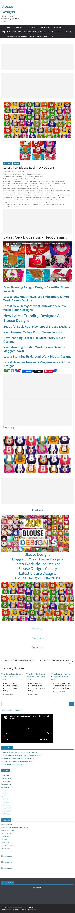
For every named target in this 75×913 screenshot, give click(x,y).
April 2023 (4, 796)
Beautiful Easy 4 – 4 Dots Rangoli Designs (42, 188)
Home (9, 27)
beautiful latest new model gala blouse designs (58, 190)
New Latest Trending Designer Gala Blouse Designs (34, 318)
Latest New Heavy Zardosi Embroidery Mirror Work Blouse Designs (35, 308)
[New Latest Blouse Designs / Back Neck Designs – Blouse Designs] (12, 674)
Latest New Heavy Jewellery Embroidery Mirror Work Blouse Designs (36, 298)
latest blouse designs (27, 202)
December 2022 (6, 808)
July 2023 (4, 790)
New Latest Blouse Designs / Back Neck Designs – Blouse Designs (11, 687)
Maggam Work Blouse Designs (37, 559)
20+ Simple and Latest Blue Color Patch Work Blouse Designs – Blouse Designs (23, 176)
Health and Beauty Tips (45, 36)
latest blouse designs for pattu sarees (43, 202)
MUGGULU (68, 32)
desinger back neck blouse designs (12, 202)
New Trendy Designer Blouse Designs (12, 764)
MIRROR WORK (45, 27)
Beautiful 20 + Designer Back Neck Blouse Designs (16, 186)
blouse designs (54, 195)
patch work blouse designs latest (11, 206)
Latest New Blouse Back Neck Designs (13, 204)
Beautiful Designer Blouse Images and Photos (41, 186)
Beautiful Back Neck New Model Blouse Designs (36, 326)
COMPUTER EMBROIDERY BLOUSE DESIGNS (20, 36)
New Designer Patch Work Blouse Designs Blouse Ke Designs (62, 685)
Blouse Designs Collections (37, 577)
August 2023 (5, 787)
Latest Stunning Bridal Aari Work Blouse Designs (37, 356)
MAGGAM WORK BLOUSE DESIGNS (34, 32)
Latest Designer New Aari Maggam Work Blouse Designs (36, 364)
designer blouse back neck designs (12, 199)
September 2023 (6, 784)
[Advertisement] (37, 57)
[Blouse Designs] (3, 32)
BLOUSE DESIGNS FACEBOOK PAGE (12, 710)
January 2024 (5, 775)
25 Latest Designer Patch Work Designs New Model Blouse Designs (20, 181)
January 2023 (5, 805)
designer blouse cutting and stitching (31, 199)
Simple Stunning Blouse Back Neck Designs (19, 660)
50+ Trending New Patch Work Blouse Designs (40, 183)
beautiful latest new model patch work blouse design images (18, 192)
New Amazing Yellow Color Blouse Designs (33, 332)
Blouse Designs (37, 510)
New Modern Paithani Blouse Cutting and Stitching (36, 204)
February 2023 (5, 802)
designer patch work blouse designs (51, 199)
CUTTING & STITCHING (14, 32)
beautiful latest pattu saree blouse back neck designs (16, 195)
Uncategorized (5, 848)
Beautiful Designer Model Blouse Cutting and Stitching (17, 188)
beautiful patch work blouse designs (40, 195)
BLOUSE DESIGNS (19, 27)
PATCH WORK (57, 27)
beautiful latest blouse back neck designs (13, 190)
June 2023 (4, 793)
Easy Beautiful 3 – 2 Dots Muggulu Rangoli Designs (55, 661)
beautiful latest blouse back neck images (35, 190)
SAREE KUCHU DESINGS (55, 32)
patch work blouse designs (57, 204)
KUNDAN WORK (33, 27)
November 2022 (6, 811)
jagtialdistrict (8, 171)
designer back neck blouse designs (55, 197)
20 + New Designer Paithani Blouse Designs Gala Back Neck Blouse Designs (24, 174)
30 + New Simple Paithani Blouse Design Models (51, 181)
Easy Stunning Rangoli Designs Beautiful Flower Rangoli (36, 289)
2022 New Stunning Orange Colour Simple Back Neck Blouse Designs (20, 179)
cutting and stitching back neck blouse (12, 197)
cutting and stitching (64, 195)
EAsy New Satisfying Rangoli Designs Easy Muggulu (17, 761)
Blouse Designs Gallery (37, 568)
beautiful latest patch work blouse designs (45, 192)
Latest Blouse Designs (37, 573)
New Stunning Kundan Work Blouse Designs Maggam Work (34, 349)
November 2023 (6, 781)
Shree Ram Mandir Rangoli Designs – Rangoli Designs (17, 758)
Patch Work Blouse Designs (37, 563)
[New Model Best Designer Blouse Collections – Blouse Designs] (37, 674)
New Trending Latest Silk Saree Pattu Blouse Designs (34, 339)
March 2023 (5, 799)
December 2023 (6, 778)
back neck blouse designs (59, 183)
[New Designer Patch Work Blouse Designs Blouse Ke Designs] (62, 674)
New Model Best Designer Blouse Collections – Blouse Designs (36, 687)
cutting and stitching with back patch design (35, 197)
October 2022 (5, 814)
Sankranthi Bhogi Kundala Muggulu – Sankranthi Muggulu (19, 752)
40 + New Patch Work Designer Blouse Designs (15, 183)
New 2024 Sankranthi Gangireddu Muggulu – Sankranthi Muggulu (21, 755)
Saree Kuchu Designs (7, 845)
